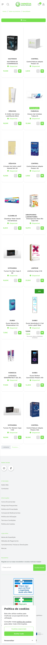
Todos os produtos (14, 11)
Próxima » (15, 447)
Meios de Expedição (8, 537)
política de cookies (24, 622)
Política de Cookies (8, 524)
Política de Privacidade (9, 509)
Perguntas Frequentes (9, 505)
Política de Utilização (8, 516)
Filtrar (24, 20)
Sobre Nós (4, 485)
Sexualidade (26, 11)
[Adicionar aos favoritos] (15, 71)
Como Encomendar (8, 502)
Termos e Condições (8, 520)
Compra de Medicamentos (10, 513)
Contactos (4, 488)
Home (4, 11)
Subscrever (39, 568)
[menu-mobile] (2, 4)
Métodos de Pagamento (9, 541)
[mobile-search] (8, 4)
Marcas (3, 548)
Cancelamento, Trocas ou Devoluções (14, 544)
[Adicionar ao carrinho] (19, 71)
